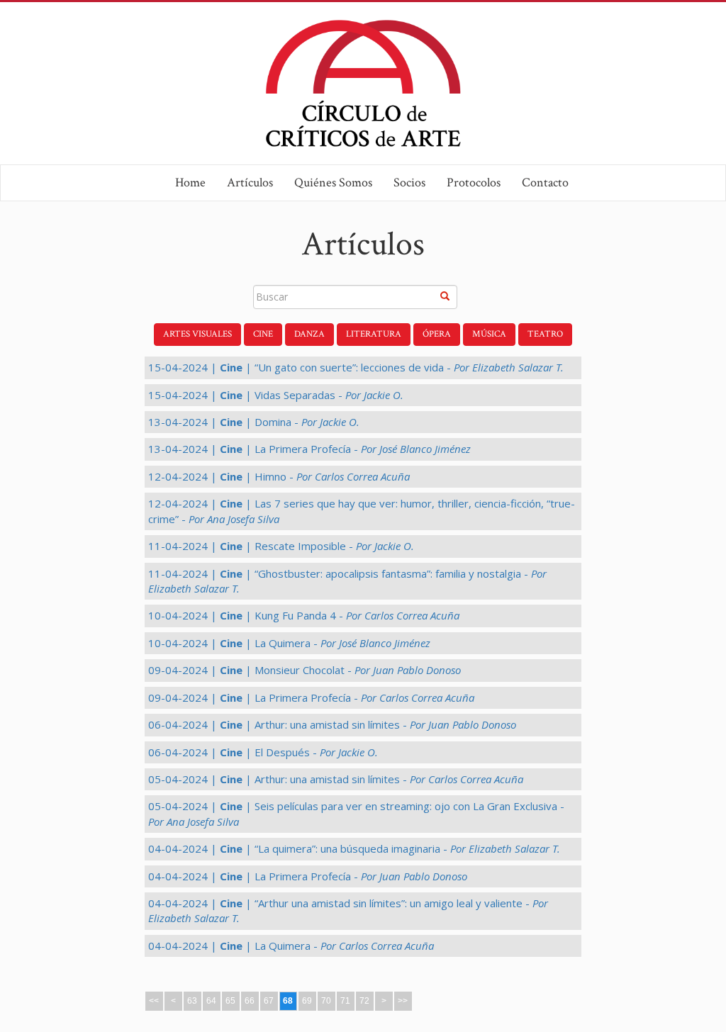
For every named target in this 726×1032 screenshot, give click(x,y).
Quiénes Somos (333, 182)
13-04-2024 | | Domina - (253, 422)
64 (211, 1001)
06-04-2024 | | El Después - (263, 752)
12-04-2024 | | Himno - (279, 476)
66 (250, 1001)
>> (403, 1001)
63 (192, 1001)
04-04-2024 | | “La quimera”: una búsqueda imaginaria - (354, 848)
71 (345, 1001)
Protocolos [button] (474, 182)
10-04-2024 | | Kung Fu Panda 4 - (303, 615)
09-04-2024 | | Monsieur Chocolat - (304, 670)
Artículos (250, 182)
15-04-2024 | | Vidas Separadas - (275, 395)
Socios (409, 182)
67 (269, 1001)
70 (326, 1001)
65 (230, 1001)
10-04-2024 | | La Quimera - (289, 643)
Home (190, 182)
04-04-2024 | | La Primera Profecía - (307, 876)
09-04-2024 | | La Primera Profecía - (311, 697)
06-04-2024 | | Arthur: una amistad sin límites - (332, 724)
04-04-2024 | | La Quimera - (291, 945)
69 (307, 1001)
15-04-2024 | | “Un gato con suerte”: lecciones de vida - (356, 367)
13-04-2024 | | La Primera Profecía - (309, 449)
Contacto (545, 182)
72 (364, 1001)
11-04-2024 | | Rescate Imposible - (281, 546)
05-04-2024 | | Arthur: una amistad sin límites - (335, 779)
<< (154, 1001)
